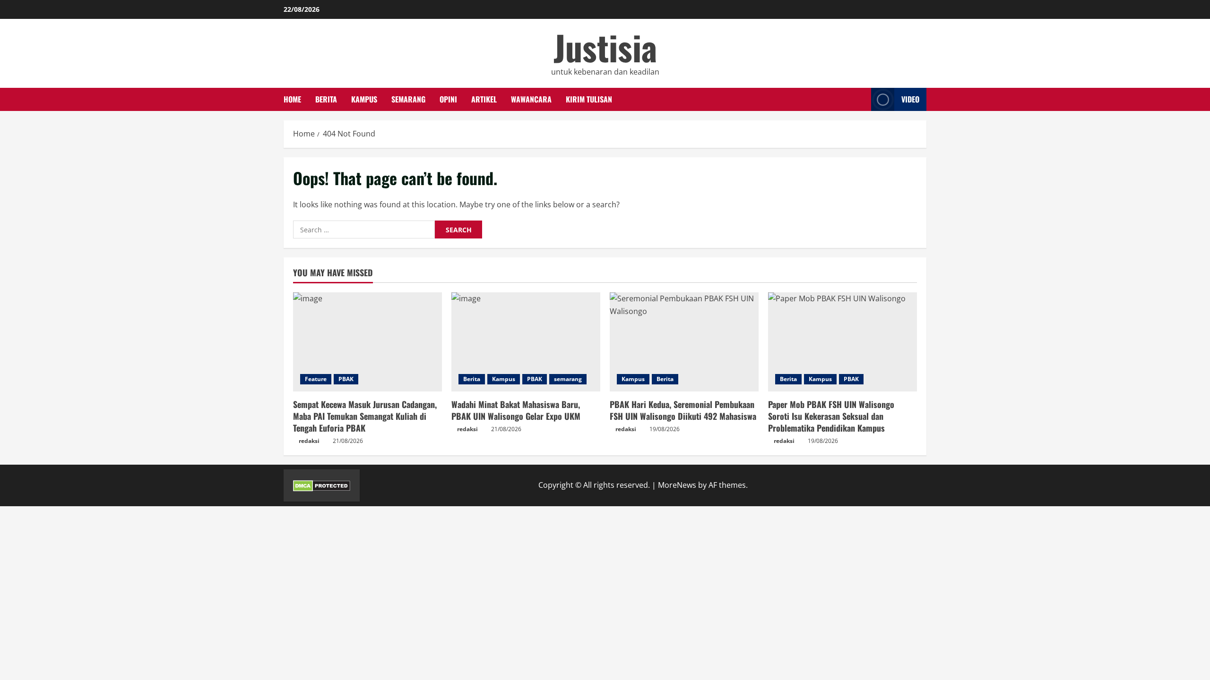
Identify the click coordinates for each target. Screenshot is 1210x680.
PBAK (346, 379)
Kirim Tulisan (589, 99)
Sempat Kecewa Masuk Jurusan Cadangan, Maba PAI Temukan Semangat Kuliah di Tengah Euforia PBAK (365, 416)
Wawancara (531, 99)
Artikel (484, 99)
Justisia (605, 47)
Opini (448, 99)
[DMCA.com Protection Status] (321, 485)
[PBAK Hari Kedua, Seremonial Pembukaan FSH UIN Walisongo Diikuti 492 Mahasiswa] (684, 341)
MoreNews (677, 485)
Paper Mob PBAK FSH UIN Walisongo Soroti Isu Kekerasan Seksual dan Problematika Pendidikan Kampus (831, 416)
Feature (316, 379)
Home (292, 99)
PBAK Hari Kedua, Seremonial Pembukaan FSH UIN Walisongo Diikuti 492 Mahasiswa (683, 410)
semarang (408, 99)
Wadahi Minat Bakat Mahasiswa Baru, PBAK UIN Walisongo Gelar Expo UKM (515, 410)
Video (910, 99)
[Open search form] (861, 100)
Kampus (364, 99)
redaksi (309, 441)
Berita (326, 99)
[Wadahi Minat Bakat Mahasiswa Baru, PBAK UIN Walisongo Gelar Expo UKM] (525, 341)
